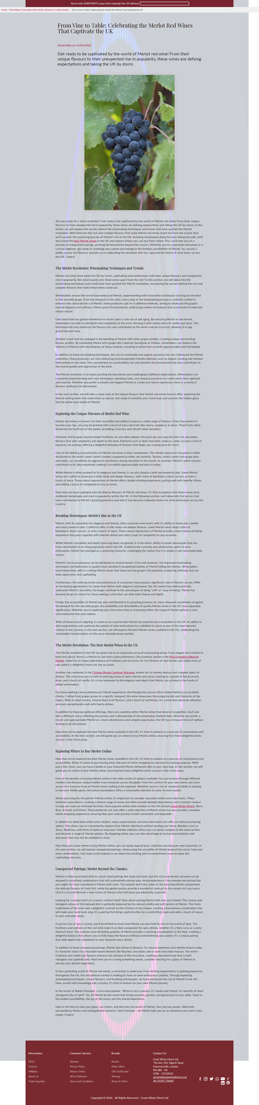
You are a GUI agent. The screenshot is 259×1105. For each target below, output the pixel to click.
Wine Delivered (78, 1076)
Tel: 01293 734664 (163, 1080)
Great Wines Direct (182, 806)
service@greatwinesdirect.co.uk (170, 1077)
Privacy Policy (77, 1066)
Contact (32, 1066)
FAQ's (31, 1061)
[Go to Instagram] (206, 1079)
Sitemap (116, 1076)
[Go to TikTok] (228, 1079)
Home (4, 9)
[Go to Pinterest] (228, 1083)
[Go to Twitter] (211, 1079)
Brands (115, 1061)
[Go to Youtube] (223, 1079)
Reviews (74, 1061)
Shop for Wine (120, 1081)
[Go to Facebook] (200, 1079)
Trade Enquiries (36, 1081)
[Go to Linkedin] (223, 1083)
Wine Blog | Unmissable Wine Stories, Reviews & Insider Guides (39, 9)
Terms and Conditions (82, 1081)
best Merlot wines (85, 240)
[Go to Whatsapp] (217, 1079)
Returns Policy (77, 1071)
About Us (33, 1076)
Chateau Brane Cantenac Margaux (113, 672)
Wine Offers (118, 1066)
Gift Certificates (120, 1071)
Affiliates (33, 1071)
